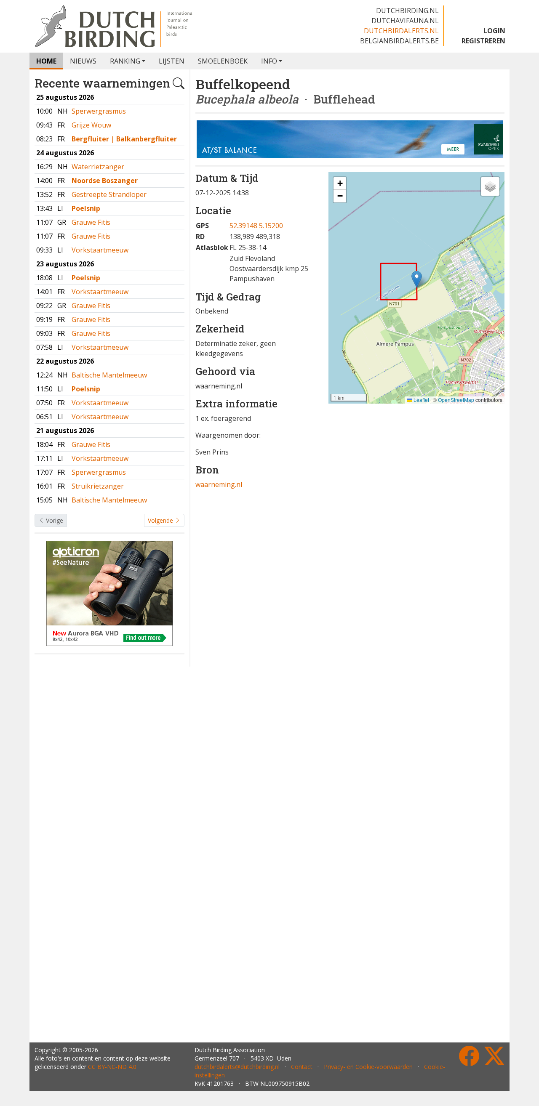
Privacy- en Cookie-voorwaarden (368, 1067)
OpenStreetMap (456, 399)
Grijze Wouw (91, 125)
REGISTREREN (483, 40)
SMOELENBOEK (223, 61)
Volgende (161, 520)
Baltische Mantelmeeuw (109, 375)
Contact (301, 1067)
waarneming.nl (218, 484)
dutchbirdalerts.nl (401, 30)
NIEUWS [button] (83, 61)
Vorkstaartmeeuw (100, 250)
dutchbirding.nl (407, 10)
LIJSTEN (171, 61)
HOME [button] (46, 61)
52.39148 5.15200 (256, 225)
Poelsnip (86, 208)
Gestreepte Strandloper (109, 194)
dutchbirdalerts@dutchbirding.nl (237, 1067)
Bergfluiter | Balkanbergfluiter (124, 139)
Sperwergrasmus (99, 111)
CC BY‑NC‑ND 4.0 (112, 1067)
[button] (416, 279)
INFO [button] (269, 61)
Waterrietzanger (98, 166)
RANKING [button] (125, 61)
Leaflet (420, 399)
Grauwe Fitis (91, 222)
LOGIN (494, 30)
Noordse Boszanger (105, 180)
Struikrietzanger (98, 486)
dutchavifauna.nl (405, 20)
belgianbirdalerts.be (399, 40)
